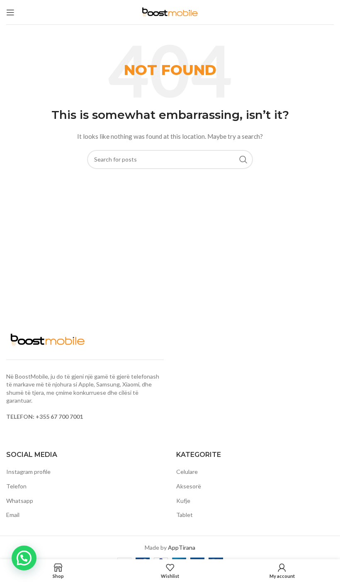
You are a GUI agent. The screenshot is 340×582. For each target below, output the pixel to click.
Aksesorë (188, 486)
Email (12, 514)
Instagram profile (28, 471)
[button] (24, 558)
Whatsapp (19, 500)
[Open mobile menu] (10, 12)
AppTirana (181, 547)
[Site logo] (170, 11)
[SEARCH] (243, 159)
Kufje (183, 500)
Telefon (16, 486)
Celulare (187, 471)
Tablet (184, 514)
